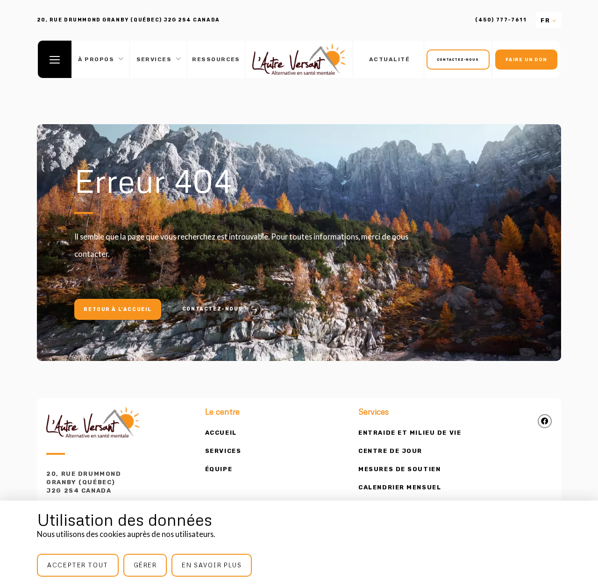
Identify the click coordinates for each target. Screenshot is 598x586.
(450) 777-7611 (501, 20)
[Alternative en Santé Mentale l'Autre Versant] (299, 59)
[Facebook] (545, 421)
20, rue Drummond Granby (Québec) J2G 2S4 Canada (83, 482)
